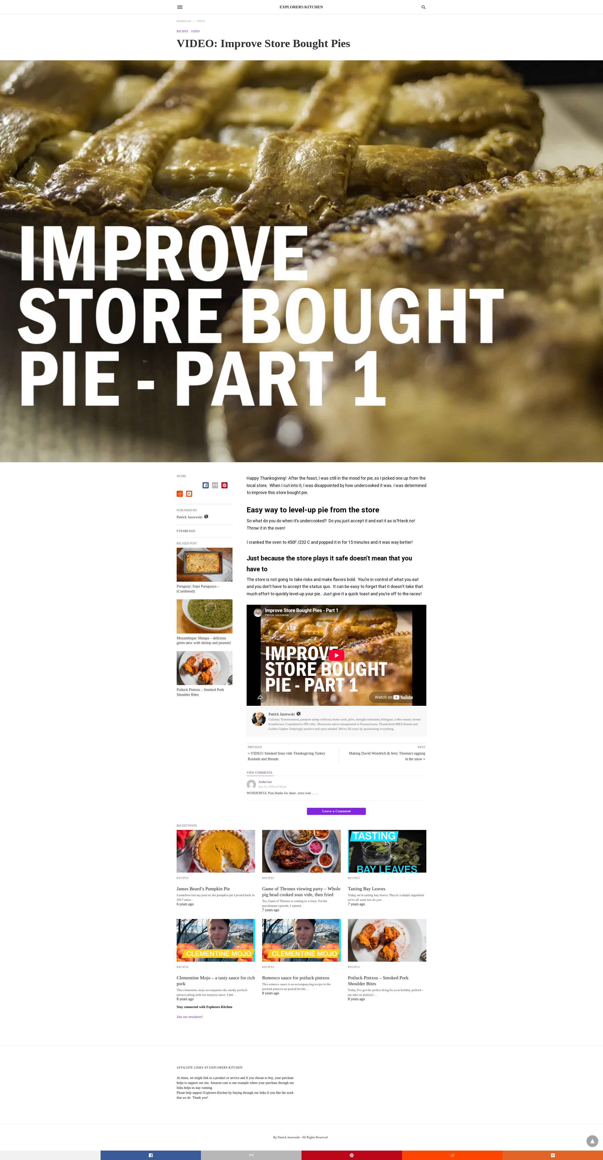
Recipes (182, 31)
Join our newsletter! (190, 1017)
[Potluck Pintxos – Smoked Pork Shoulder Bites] (204, 668)
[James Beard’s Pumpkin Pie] (216, 851)
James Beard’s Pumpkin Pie (203, 888)
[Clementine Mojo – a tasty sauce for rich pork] (216, 940)
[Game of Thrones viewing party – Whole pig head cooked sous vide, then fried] (301, 851)
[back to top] (592, 1141)
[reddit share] (180, 494)
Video (201, 21)
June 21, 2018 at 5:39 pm (272, 786)
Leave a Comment (336, 811)
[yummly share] (189, 494)
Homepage (184, 21)
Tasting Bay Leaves (366, 888)
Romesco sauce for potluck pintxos (295, 977)
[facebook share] (206, 485)
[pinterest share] (224, 485)
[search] (423, 7)
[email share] (215, 485)
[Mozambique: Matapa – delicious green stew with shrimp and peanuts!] (204, 616)
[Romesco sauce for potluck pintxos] (301, 940)
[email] (251, 1155)
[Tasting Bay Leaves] (387, 851)
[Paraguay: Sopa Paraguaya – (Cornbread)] (204, 565)
